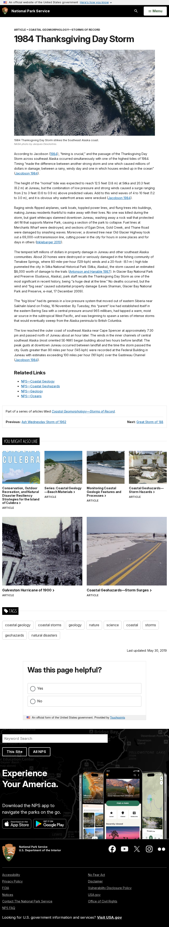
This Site (14, 751)
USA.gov (94, 895)
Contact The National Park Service (27, 901)
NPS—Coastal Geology (38, 381)
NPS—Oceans (31, 396)
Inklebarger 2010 (49, 242)
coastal (132, 625)
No (39, 701)
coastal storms (49, 625)
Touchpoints (117, 717)
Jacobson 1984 (26, 173)
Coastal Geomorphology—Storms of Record (83, 411)
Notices (7, 895)
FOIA (5, 888)
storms (150, 625)
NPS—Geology (32, 391)
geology (75, 625)
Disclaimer (95, 881)
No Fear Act (96, 875)
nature (94, 625)
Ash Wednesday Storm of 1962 (44, 422)
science (113, 625)
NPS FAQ (8, 908)
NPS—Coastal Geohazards (40, 386)
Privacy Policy (12, 881)
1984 (53, 154)
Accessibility (11, 875)
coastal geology (18, 625)
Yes (40, 688)
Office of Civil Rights (102, 901)
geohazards (14, 635)
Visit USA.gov (109, 917)
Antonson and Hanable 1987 (89, 271)
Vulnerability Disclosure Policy (110, 888)
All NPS (39, 751)
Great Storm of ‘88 (149, 422)
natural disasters (44, 635)
